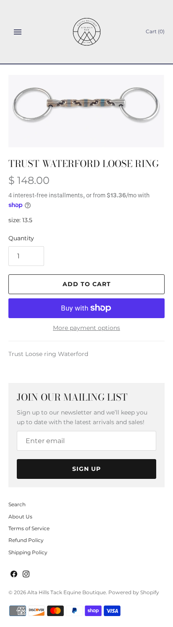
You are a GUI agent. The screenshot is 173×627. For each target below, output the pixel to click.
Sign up (86, 469)
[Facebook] (13, 575)
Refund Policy (26, 540)
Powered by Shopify (133, 592)
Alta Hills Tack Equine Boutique (66, 592)
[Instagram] (26, 575)
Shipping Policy (27, 552)
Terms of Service (29, 528)
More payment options (86, 328)
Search (17, 504)
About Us (20, 516)
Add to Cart (87, 284)
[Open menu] (17, 32)
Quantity (21, 238)
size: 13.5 (20, 220)
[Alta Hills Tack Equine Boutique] (86, 31)
